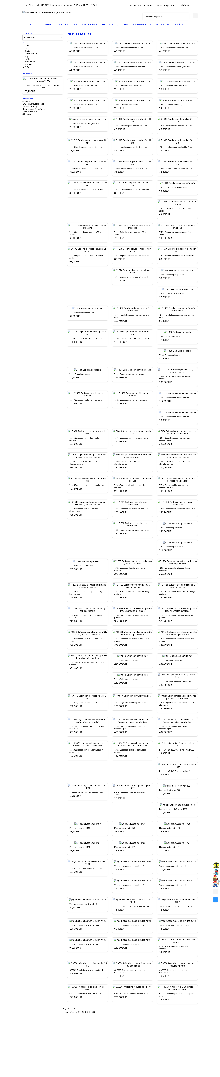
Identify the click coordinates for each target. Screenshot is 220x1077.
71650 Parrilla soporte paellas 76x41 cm (130, 126)
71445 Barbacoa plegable (169, 336)
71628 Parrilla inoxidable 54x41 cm (173, 48)
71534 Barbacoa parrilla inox (171, 528)
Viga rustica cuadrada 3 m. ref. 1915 (174, 885)
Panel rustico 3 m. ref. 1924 (170, 790)
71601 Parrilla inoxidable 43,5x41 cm (174, 67)
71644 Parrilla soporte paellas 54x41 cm (130, 168)
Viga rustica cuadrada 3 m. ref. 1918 (174, 866)
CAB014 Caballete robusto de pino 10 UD (131, 994)
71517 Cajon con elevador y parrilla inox (130, 703)
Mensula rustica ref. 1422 (124, 847)
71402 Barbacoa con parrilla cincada (174, 417)
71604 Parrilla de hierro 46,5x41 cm (173, 105)
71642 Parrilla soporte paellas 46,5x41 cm (86, 189)
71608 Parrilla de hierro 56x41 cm (128, 105)
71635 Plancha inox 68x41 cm (171, 294)
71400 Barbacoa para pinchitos (172, 275)
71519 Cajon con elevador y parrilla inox (175, 681)
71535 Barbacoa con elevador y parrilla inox (132, 530)
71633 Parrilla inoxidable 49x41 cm (83, 67)
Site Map (26, 113)
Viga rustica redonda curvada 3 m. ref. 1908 (132, 906)
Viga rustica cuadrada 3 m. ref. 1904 (129, 925)
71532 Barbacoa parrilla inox (81, 566)
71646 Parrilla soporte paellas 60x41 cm (175, 147)
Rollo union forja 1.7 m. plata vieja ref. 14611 (177, 771)
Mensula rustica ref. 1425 (169, 828)
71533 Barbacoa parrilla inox (171, 547)
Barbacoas (30, 61)
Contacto (26, 101)
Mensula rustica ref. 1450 (79, 828)
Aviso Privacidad (30, 111)
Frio (26, 48)
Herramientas (31, 53)
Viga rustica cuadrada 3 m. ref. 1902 (84, 944)
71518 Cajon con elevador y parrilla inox (86, 703)
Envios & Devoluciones (33, 103)
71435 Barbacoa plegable (169, 355)
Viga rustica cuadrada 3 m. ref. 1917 (129, 885)
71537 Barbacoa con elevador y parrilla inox (132, 509)
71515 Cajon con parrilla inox (171, 660)
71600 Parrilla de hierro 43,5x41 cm (84, 124)
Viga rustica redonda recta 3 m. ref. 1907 (175, 906)
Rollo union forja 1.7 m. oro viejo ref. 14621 (176, 750)
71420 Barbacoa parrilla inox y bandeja (130, 400)
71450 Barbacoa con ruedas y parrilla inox (131, 438)
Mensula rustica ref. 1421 (169, 847)
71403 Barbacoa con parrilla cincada (174, 398)
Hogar (27, 56)
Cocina (28, 50)
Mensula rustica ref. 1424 (79, 847)
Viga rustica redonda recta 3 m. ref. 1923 (85, 868)
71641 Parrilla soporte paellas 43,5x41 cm (131, 189)
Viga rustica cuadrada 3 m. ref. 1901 (129, 944)
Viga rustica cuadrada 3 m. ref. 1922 (129, 866)
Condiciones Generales (33, 108)
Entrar (159, 5)
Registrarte (169, 5)
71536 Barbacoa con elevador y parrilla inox (177, 509)
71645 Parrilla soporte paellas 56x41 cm (85, 168)
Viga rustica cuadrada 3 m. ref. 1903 (174, 925)
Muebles (28, 64)
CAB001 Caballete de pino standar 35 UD (86, 970)
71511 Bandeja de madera (80, 374)
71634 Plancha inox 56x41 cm (81, 313)
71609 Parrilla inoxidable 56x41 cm (128, 48)
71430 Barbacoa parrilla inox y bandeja (85, 400)
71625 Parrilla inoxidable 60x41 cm (83, 48)
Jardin (27, 58)
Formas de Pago (30, 106)
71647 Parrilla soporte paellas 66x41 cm (130, 147)
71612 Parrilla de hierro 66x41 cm (173, 86)
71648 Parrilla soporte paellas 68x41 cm (85, 147)
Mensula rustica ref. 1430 (124, 828)
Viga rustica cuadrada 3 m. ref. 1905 (84, 925)
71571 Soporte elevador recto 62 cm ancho (176, 256)
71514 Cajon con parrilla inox (126, 679)
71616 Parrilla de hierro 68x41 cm (128, 86)
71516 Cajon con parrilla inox (126, 660)
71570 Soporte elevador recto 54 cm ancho (132, 277)
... (77, 1011)
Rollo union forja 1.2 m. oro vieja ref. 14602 (86, 792)
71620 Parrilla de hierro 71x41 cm (83, 86)
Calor (27, 45)
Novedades (27, 74)
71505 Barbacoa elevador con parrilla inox (86, 485)
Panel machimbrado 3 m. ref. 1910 (173, 809)
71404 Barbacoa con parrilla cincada (129, 374)
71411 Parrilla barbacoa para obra (173, 187)
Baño (27, 66)
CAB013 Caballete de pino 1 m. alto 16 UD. (87, 994)
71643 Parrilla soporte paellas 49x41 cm (175, 168)
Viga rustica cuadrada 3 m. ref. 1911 (84, 904)
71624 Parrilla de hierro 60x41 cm (83, 105)
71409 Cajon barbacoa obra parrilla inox (86, 339)
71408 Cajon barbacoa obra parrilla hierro (131, 339)
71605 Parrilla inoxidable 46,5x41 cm (129, 67)
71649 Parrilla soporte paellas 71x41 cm (175, 126)
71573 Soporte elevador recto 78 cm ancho (132, 256)
